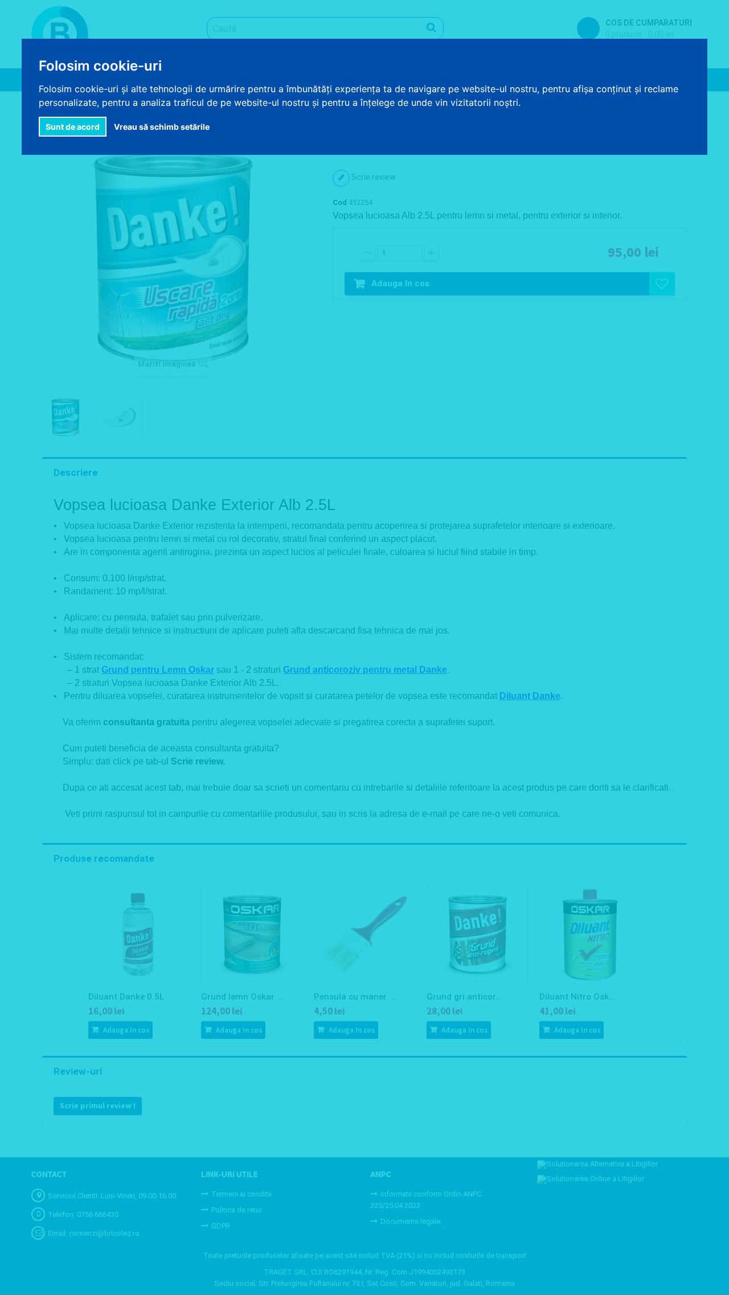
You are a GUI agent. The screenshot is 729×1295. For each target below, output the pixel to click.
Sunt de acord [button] (73, 126)
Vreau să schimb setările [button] (162, 126)
